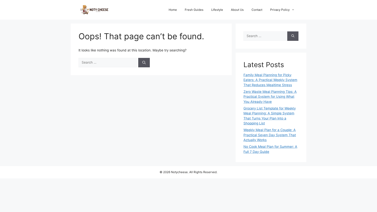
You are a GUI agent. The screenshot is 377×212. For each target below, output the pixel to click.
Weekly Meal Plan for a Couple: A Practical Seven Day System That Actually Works (269, 135)
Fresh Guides (194, 10)
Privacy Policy (280, 10)
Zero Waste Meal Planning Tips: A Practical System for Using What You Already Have (270, 97)
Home (173, 10)
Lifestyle (217, 10)
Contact (257, 10)
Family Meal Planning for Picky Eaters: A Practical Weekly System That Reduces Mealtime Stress (270, 80)
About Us (237, 10)
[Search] (144, 62)
